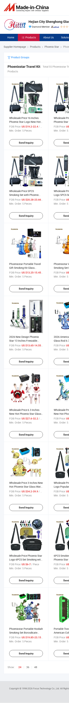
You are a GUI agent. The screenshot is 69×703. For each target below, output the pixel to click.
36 (27, 667)
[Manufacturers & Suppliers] (27, 7)
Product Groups (19, 57)
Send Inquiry (26, 142)
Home (10, 37)
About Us (48, 37)
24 (19, 667)
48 (35, 667)
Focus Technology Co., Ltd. (46, 688)
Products (30, 37)
